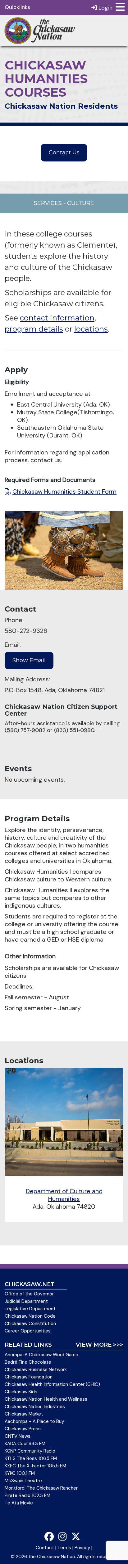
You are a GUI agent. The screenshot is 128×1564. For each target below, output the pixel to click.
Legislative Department (30, 1309)
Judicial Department (26, 1301)
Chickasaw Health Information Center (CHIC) (52, 1384)
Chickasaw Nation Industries (35, 1406)
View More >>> (99, 1344)
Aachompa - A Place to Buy (34, 1421)
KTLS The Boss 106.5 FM (31, 1458)
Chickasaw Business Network (36, 1369)
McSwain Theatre (23, 1481)
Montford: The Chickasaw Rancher (41, 1488)
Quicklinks (17, 7)
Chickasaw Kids (21, 1392)
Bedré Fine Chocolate (28, 1362)
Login (104, 7)
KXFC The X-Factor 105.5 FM (35, 1466)
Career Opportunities (28, 1331)
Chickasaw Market (24, 1414)
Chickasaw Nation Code (30, 1316)
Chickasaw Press (23, 1429)
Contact (45, 1548)
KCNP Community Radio (30, 1451)
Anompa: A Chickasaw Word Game (41, 1355)
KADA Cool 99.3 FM (25, 1444)
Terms (64, 1548)
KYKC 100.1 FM (20, 1473)
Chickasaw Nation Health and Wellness (46, 1399)
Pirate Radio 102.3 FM (27, 1495)
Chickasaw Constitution (30, 1323)
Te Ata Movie (19, 1503)
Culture (80, 203)
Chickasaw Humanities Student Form (64, 491)
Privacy (82, 1548)
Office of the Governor (29, 1294)
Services (48, 203)
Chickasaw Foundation (29, 1377)
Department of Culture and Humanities (64, 1195)
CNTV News (17, 1436)
